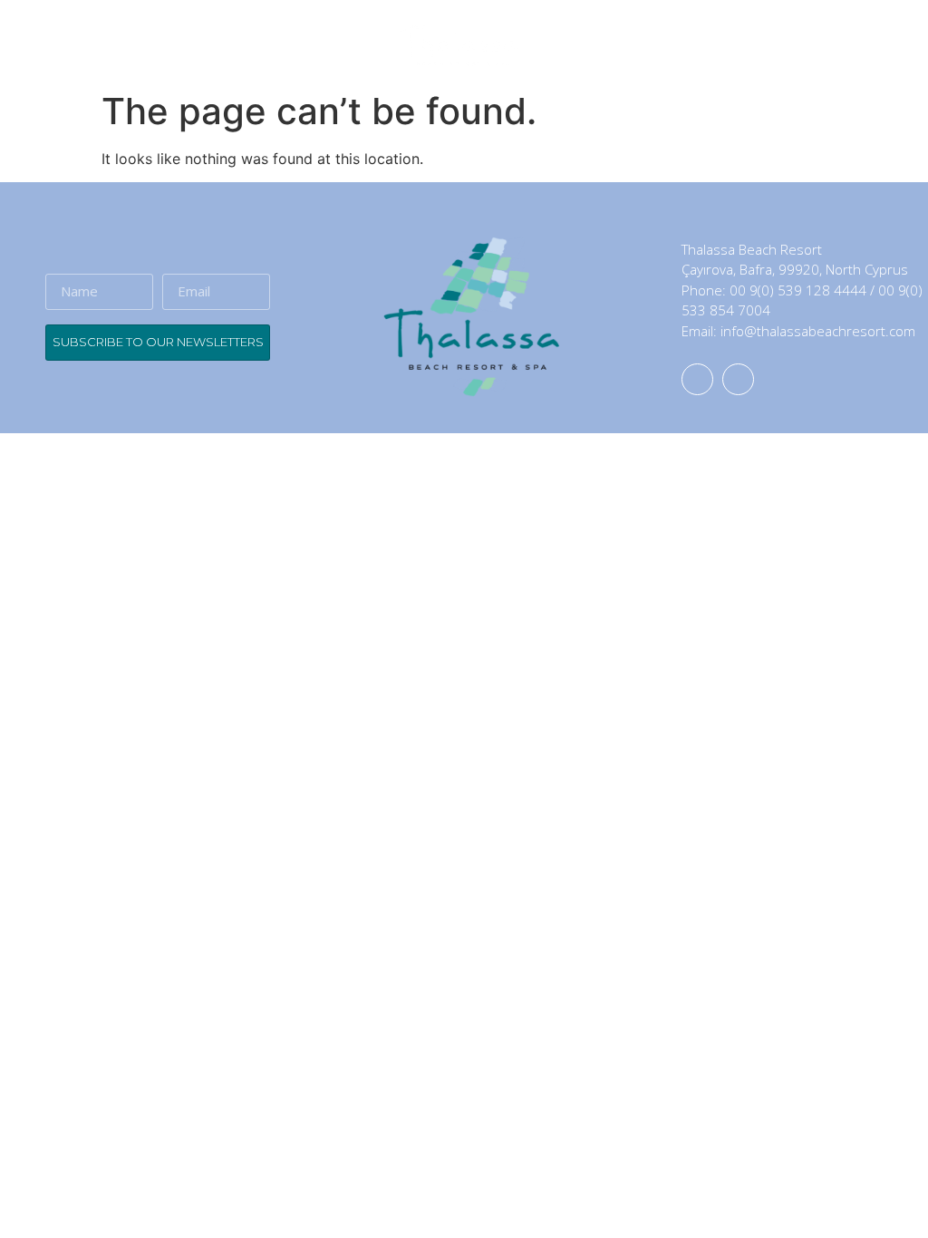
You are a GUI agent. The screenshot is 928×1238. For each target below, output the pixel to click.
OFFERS (778, 45)
